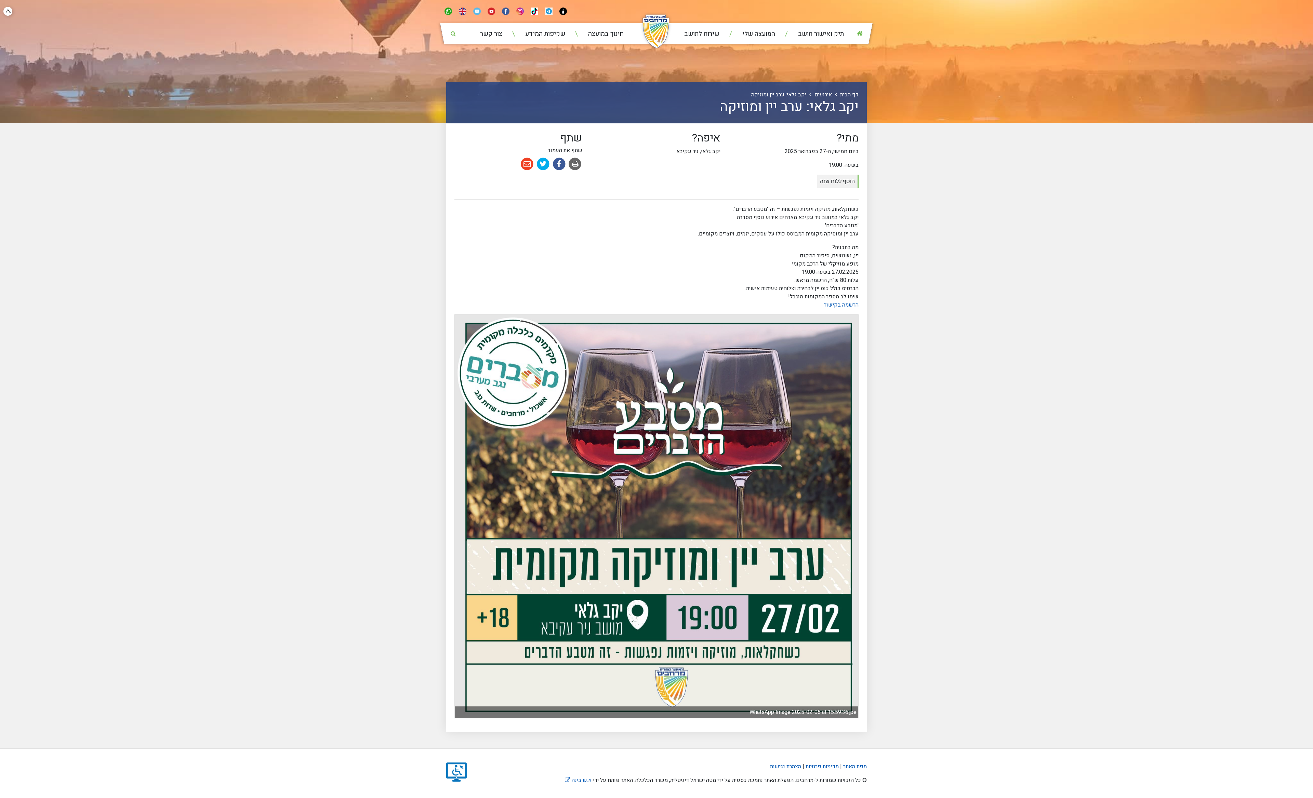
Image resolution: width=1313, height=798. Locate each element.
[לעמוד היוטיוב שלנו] (491, 11)
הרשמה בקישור (841, 305)
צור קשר (491, 34)
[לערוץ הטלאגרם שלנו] (549, 11)
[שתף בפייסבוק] (559, 164)
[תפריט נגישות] (7, 11)
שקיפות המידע (544, 34)
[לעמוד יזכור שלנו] (563, 11)
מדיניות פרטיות (821, 766)
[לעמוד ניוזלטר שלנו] (477, 11)
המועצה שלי (758, 34)
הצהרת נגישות (785, 766)
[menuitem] (810, 34)
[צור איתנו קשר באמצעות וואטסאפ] (448, 11)
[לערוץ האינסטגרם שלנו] (520, 11)
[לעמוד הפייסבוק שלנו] (506, 11)
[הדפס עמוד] (574, 164)
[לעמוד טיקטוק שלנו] (534, 11)
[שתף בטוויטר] (542, 164)
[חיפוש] (453, 33)
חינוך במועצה (605, 34)
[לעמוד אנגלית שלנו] (463, 11)
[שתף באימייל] (527, 164)
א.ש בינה (578, 780)
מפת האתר (855, 766)
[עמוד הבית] (860, 33)
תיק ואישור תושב (820, 34)
